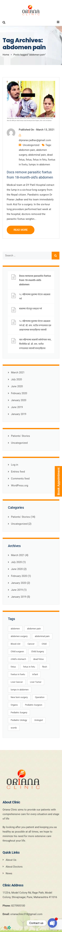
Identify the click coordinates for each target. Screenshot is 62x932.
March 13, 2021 (45, 129)
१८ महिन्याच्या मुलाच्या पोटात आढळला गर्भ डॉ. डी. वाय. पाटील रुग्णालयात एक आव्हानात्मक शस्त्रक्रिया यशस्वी (35, 325)
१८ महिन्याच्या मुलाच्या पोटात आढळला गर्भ (34, 296)
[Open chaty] (52, 923)
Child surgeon (17, 651)
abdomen (15, 628)
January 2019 (18, 414)
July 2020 (16, 379)
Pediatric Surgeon (33, 705)
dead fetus (38, 659)
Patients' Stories (20, 435)
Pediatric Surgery (19, 712)
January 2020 (18, 400)
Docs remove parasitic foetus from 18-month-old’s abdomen (35, 280)
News (9, 873)
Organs (14, 705)
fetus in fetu (40, 159)
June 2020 (17, 386)
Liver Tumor (35, 682)
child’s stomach (18, 659)
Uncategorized (31, 145)
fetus (29, 159)
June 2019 (17, 407)
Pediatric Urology (19, 720)
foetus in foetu (18, 674)
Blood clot (15, 644)
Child (44, 644)
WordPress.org (19, 485)
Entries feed (18, 471)
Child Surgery (37, 651)
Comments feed (20, 478)
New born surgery (19, 697)
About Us (11, 859)
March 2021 (17, 372)
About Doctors (14, 866)
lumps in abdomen (39, 164)
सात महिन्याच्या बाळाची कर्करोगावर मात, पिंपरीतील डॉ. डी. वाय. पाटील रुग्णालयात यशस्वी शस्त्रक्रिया (35, 344)
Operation (39, 697)
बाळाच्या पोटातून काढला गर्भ (30, 308)
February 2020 (19, 393)
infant (35, 674)
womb (14, 727)
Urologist (38, 720)
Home (6, 54)
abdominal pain (37, 154)
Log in (14, 464)
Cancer (31, 644)
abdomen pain (27, 149)
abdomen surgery (19, 636)
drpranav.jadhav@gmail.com (35, 140)
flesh (44, 666)
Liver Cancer (17, 682)
